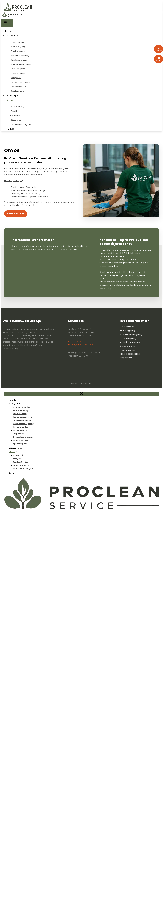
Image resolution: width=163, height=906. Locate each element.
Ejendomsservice (18, 86)
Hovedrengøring (18, 69)
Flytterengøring (18, 73)
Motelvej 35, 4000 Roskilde (81, 332)
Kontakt (10, 129)
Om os (9, 100)
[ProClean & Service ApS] (12, 17)
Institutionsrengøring (20, 55)
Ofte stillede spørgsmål (21, 124)
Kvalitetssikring (17, 106)
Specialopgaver (18, 91)
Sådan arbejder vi (18, 120)
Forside (9, 31)
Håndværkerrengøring (21, 64)
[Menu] (7, 23)
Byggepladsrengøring (20, 82)
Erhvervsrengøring (19, 42)
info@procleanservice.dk (83, 344)
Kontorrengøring (18, 46)
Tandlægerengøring (19, 60)
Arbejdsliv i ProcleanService (17, 113)
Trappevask (16, 77)
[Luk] (81, 394)
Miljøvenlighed (13, 95)
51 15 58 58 (76, 341)
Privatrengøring (18, 51)
